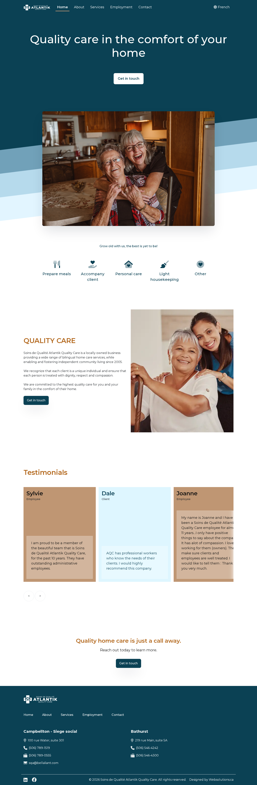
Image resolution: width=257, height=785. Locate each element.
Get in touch (128, 79)
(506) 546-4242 (147, 748)
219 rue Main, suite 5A (151, 740)
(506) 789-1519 (39, 748)
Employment (121, 7)
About (79, 7)
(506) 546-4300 (147, 755)
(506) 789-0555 (40, 755)
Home (62, 7)
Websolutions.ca (221, 779)
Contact (145, 7)
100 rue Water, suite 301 (46, 740)
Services (97, 7)
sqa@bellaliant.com (43, 763)
